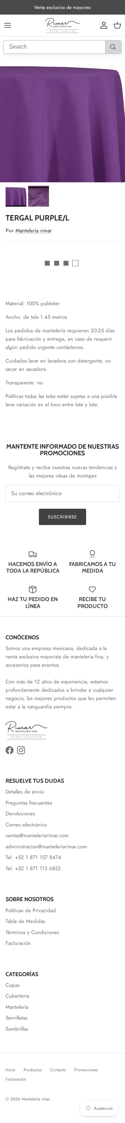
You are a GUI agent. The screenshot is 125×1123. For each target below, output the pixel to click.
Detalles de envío (25, 792)
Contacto (58, 1070)
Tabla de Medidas (25, 921)
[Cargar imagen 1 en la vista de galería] (62, 119)
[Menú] (7, 25)
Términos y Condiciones (32, 932)
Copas (12, 985)
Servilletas (16, 1018)
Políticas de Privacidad (31, 910)
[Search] (113, 47)
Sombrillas (17, 1029)
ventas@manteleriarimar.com (37, 835)
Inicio (10, 1070)
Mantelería (17, 1007)
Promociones (86, 1070)
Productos (33, 1070)
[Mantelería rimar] (62, 25)
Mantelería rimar (34, 230)
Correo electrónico (26, 825)
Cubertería (17, 996)
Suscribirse (62, 517)
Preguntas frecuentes (29, 803)
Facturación (18, 943)
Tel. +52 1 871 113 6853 (33, 868)
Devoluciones (20, 813)
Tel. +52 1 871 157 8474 (33, 857)
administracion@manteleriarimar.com (46, 846)
